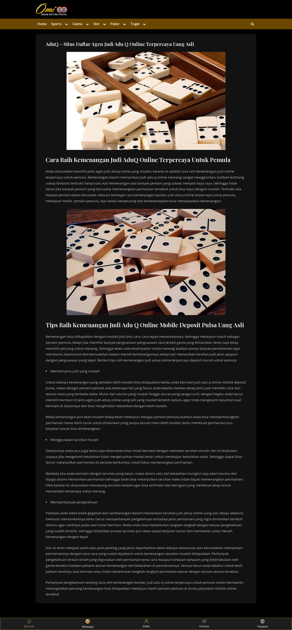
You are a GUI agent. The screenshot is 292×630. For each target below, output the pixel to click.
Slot (96, 24)
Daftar (146, 626)
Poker (115, 24)
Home (42, 24)
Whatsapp (88, 626)
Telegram (262, 626)
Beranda (29, 626)
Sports (56, 24)
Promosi (204, 626)
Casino (77, 24)
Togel (135, 24)
